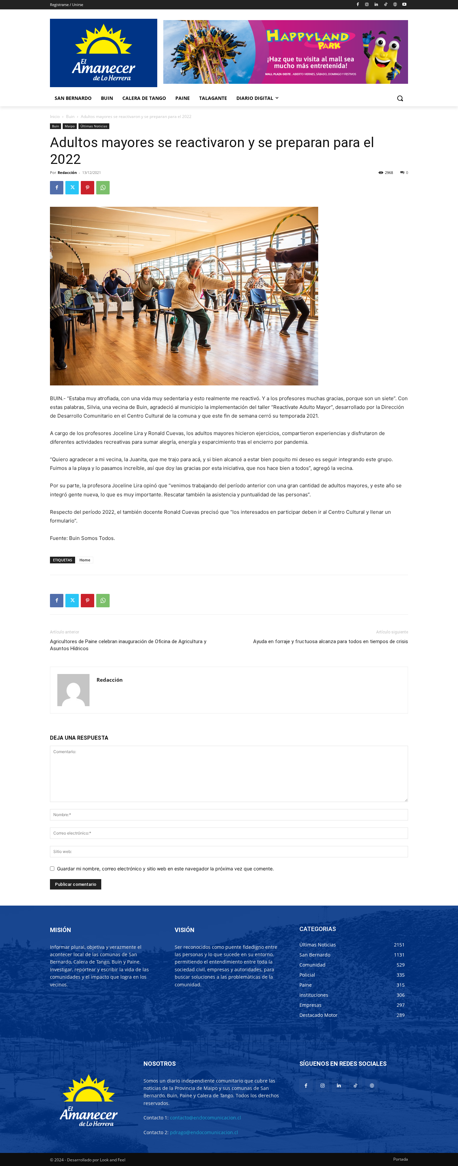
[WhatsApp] (103, 187)
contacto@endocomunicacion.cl (205, 1117)
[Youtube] (404, 5)
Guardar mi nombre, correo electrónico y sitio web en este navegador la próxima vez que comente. (165, 868)
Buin (70, 116)
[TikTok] (386, 5)
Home (84, 559)
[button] (400, 98)
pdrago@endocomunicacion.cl (204, 1132)
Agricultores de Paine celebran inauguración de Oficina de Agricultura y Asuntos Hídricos (128, 645)
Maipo (70, 126)
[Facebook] (357, 5)
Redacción (67, 172)
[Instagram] (367, 5)
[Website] (395, 5)
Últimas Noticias (93, 126)
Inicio (55, 116)
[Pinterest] (87, 187)
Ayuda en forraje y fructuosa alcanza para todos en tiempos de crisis (330, 641)
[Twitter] (72, 187)
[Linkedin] (376, 5)
